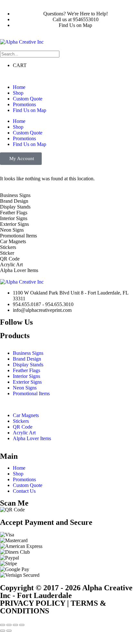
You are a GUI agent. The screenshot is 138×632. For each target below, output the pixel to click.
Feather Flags (26, 370)
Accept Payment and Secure (46, 522)
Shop (18, 93)
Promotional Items (31, 393)
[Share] (15, 625)
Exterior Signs (27, 382)
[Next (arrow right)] (9, 631)
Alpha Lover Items (32, 438)
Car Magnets (26, 415)
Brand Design (27, 359)
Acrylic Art (24, 432)
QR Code (22, 427)
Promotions (24, 104)
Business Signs (28, 353)
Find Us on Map (29, 110)
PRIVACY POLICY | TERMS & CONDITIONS (53, 607)
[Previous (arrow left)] (2, 631)
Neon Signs (25, 387)
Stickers (21, 421)
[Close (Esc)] (21, 625)
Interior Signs (26, 376)
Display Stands (28, 364)
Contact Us (24, 491)
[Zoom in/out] (2, 625)
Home (19, 87)
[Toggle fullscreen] (9, 625)
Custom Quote (27, 98)
